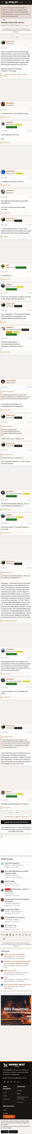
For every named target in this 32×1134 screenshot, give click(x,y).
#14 (30, 500)
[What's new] (26, 2)
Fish (15, 883)
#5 (30, 197)
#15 (30, 523)
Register (5, 1113)
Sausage (15, 919)
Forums (5, 1096)
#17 (30, 657)
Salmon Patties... (10, 881)
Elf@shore (8, 865)
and (10, 620)
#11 (30, 387)
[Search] (30, 2)
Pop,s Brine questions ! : (12, 863)
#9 (30, 310)
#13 (30, 450)
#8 (30, 293)
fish (23, 25)
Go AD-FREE (9, 1116)
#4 (30, 177)
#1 (30, 48)
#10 (30, 338)
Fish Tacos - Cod (10, 925)
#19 (30, 732)
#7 (30, 271)
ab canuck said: (6, 736)
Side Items (15, 875)
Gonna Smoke (9, 883)
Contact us (6, 1099)
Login (4, 1110)
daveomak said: (6, 572)
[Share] (28, 48)
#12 (30, 422)
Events (6, 967)
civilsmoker (8, 903)
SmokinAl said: (6, 426)
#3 (30, 131)
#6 (30, 225)
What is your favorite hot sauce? (14, 954)
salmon (27, 25)
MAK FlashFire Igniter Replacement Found (17, 984)
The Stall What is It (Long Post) (15, 917)
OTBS (6, 977)
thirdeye (7, 893)
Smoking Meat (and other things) (22, 1098)
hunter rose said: (7, 391)
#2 (30, 109)
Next (17, 37)
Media (19, 1093)
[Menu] (2, 2)
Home (4, 1092)
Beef (12, 893)
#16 (30, 568)
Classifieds (20, 1102)
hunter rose (5, 25)
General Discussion (17, 865)
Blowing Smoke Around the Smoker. (14, 958)
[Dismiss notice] (29, 7)
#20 (30, 800)
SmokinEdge (8, 919)
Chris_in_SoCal (9, 927)
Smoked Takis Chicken (12, 909)
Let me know (18, 14)
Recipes (19, 1090)
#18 (30, 687)
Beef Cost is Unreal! (10, 970)
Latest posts (5, 951)
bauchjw (7, 911)
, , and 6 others (15, 75)
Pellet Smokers (8, 988)
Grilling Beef (15, 903)
